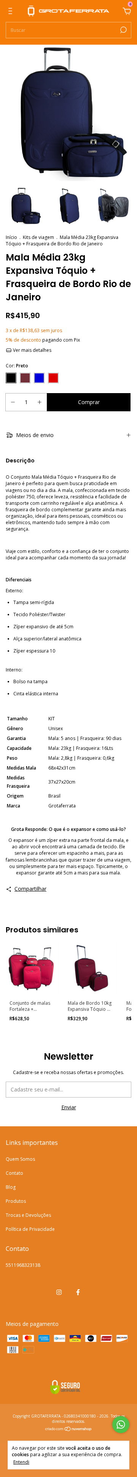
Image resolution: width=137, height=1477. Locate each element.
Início (11, 237)
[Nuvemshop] (68, 1429)
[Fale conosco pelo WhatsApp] (120, 1424)
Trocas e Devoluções (28, 1215)
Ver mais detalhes (31, 350)
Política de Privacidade (30, 1229)
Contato (14, 1173)
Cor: (17, 365)
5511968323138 (23, 1265)
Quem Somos (20, 1159)
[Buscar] (122, 30)
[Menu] (12, 12)
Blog (11, 1187)
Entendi (21, 1462)
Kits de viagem (38, 237)
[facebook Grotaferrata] (78, 1292)
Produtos (16, 1201)
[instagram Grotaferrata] (59, 1292)
